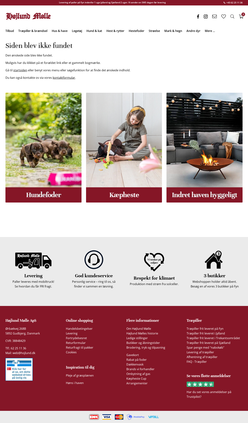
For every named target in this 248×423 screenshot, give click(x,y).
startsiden (20, 70)
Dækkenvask (134, 364)
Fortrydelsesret (76, 338)
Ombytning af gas (138, 374)
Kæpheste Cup (136, 379)
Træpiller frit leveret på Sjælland (208, 343)
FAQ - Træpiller (197, 362)
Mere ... (210, 31)
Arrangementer (137, 383)
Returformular (76, 343)
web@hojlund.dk (24, 353)
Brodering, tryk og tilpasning (145, 348)
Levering (72, 333)
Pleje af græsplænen (80, 375)
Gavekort (132, 355)
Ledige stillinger (137, 338)
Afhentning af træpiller (202, 357)
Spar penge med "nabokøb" (205, 348)
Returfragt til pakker (79, 348)
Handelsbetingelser (79, 329)
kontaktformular (64, 78)
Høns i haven (75, 383)
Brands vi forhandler (140, 369)
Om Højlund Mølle (138, 329)
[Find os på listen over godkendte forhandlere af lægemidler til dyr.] (19, 369)
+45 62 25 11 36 (234, 2)
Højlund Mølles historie (142, 333)
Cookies (71, 352)
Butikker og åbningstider (143, 343)
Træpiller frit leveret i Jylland (206, 333)
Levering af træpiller (200, 352)
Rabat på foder (136, 360)
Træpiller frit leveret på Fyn (205, 329)
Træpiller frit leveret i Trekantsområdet (213, 338)
